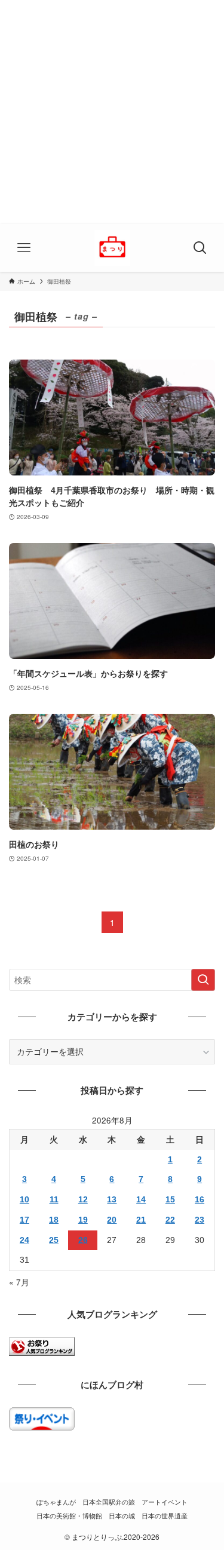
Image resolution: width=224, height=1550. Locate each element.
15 (170, 1199)
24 (24, 1240)
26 (83, 1240)
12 (83, 1199)
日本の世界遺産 (165, 1515)
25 (54, 1240)
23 (199, 1220)
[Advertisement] (112, 112)
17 (24, 1220)
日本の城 (122, 1515)
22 (170, 1220)
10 (24, 1199)
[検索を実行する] (203, 980)
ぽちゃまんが (56, 1501)
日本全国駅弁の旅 (108, 1501)
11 (54, 1199)
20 (111, 1220)
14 (141, 1199)
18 (54, 1220)
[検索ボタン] (200, 248)
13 (111, 1199)
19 (83, 1220)
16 (199, 1199)
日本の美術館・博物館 (69, 1515)
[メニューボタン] (24, 248)
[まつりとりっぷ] (112, 248)
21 (141, 1220)
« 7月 (19, 1282)
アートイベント (165, 1501)
